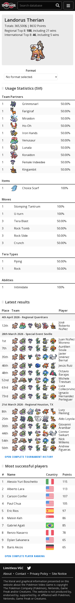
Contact (20, 574)
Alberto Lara (15, 489)
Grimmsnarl (30, 104)
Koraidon (28, 155)
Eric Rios (13, 511)
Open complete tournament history (29, 456)
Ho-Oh (26, 126)
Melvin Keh (14, 518)
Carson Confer (17, 496)
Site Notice (59, 574)
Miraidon (28, 118)
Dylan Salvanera (18, 540)
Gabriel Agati (16, 525)
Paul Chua (14, 503)
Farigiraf (28, 111)
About (7, 574)
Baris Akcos (15, 547)
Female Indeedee (33, 162)
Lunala (26, 148)
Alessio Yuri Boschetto (22, 482)
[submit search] (58, 5)
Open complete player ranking (25, 556)
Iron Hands (30, 133)
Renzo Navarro (17, 533)
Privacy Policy (39, 574)
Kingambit (29, 169)
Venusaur (28, 140)
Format (31, 70)
